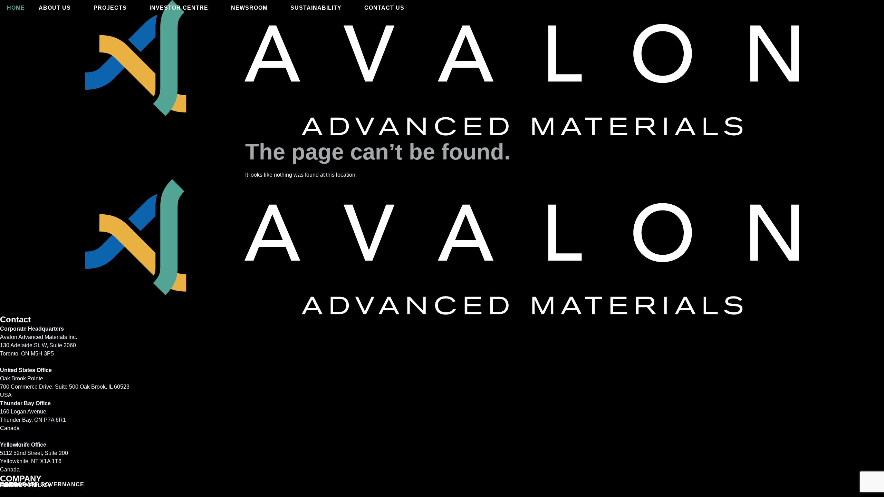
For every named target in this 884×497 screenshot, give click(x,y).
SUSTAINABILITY (316, 8)
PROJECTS (110, 8)
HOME (16, 8)
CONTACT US (384, 8)
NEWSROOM (249, 8)
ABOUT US (55, 8)
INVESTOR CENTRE (179, 8)
